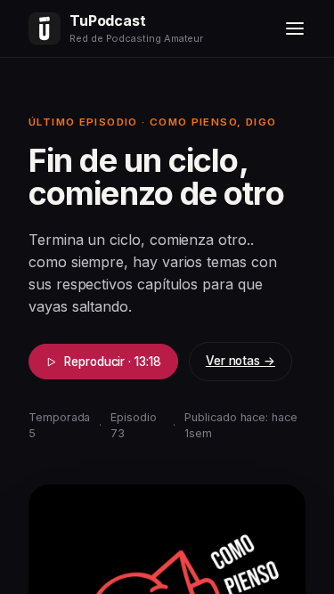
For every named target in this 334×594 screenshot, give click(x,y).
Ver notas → (240, 361)
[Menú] (295, 28)
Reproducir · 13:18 (112, 361)
